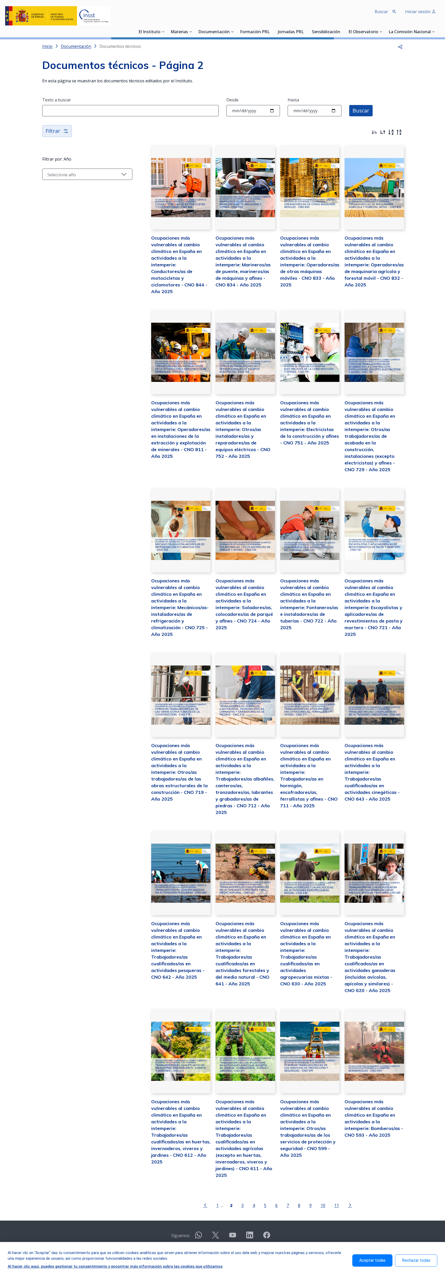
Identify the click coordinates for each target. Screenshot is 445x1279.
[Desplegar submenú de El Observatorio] (380, 31)
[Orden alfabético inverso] (399, 132)
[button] (400, 46)
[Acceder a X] (215, 1237)
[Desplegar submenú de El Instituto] (163, 31)
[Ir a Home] (57, 15)
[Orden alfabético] (391, 132)
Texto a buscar (56, 100)
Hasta (293, 100)
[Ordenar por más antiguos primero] (382, 132)
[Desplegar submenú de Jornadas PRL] (305, 31)
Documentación (214, 32)
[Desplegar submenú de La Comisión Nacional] (433, 31)
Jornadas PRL (291, 32)
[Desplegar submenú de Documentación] (232, 31)
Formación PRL (255, 32)
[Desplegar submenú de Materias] (190, 31)
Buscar (361, 110)
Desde (232, 100)
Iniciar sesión (418, 11)
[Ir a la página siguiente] (350, 1205)
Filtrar (53, 130)
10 (323, 1205)
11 (336, 1205)
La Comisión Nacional (410, 32)
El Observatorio (363, 32)
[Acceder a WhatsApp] (198, 1237)
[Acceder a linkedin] (249, 1237)
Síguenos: (180, 1235)
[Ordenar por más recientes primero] (374, 132)
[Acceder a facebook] (266, 1237)
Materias (179, 32)
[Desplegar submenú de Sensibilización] (341, 31)
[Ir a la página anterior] (205, 1205)
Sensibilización (326, 32)
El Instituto (149, 32)
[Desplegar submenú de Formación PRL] (271, 31)
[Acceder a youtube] (232, 1237)
